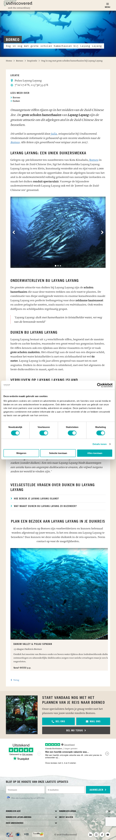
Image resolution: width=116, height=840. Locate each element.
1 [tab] (55, 265)
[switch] (43, 432)
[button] (58, 721)
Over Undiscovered (14, 823)
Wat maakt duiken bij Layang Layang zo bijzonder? (45, 506)
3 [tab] (60, 265)
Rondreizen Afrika (67, 811)
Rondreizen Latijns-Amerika (18, 817)
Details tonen (100, 444)
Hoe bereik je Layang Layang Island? (36, 498)
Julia (54, 133)
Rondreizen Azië (13, 811)
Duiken (16, 101)
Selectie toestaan (58, 453)
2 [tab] (58, 265)
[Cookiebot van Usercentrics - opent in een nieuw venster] (99, 385)
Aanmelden (97, 790)
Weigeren (21, 453)
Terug (16, 680)
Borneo (16, 98)
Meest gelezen (66, 817)
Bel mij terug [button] (75, 730)
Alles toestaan (94, 453)
